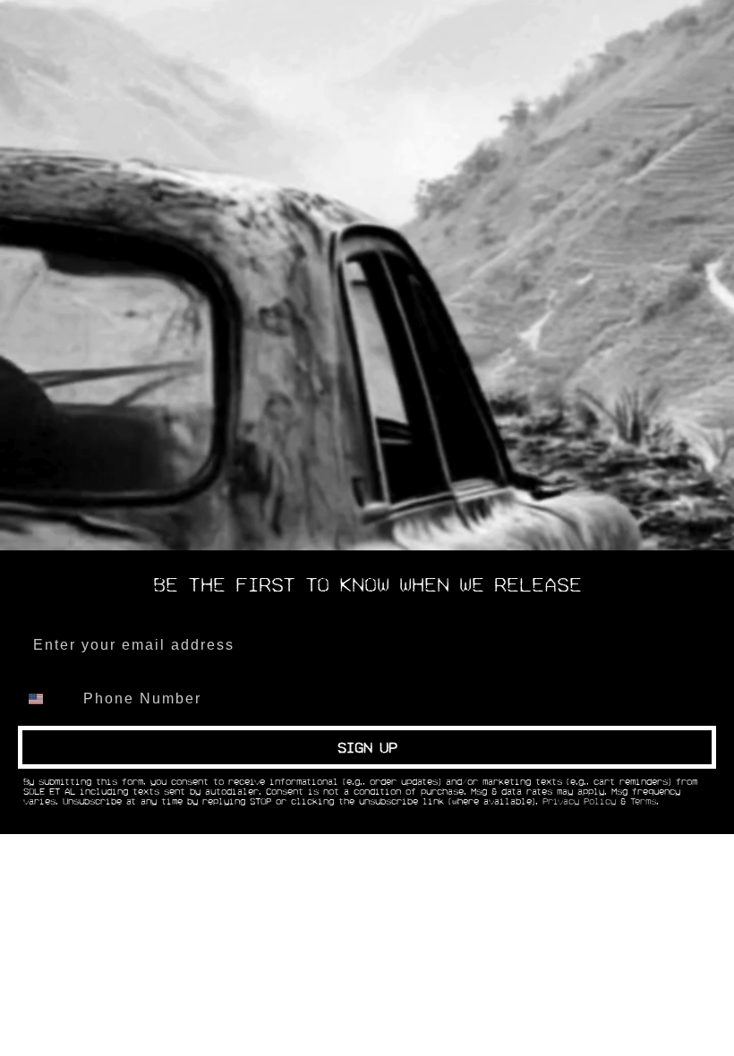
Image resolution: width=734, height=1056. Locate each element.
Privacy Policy (579, 801)
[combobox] (46, 699)
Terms (643, 801)
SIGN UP (367, 747)
